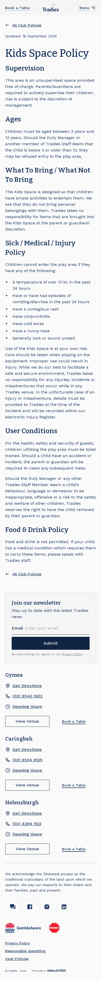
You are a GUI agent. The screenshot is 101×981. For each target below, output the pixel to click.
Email (17, 628)
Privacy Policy (72, 654)
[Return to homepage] (50, 7)
